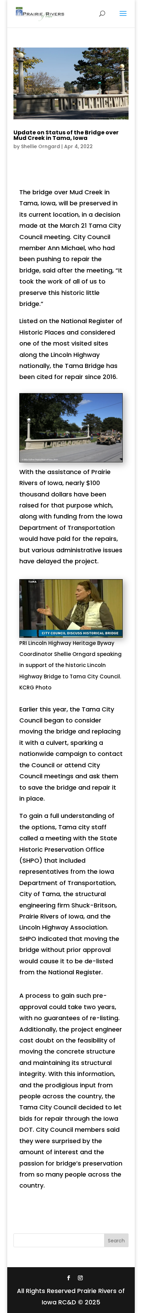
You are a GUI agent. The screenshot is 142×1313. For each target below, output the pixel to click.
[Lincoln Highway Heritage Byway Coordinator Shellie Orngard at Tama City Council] (71, 637)
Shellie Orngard (40, 146)
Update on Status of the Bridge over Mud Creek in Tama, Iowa (66, 135)
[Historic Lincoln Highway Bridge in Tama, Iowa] (71, 462)
